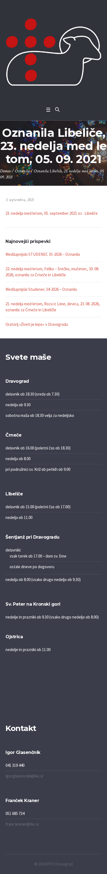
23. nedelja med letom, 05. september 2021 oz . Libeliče (51, 213)
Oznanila (22, 171)
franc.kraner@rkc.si (22, 824)
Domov (5, 171)
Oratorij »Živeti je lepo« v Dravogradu (36, 324)
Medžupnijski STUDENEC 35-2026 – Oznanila (42, 254)
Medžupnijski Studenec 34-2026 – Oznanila (41, 289)
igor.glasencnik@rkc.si (24, 776)
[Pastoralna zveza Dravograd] (53, 51)
